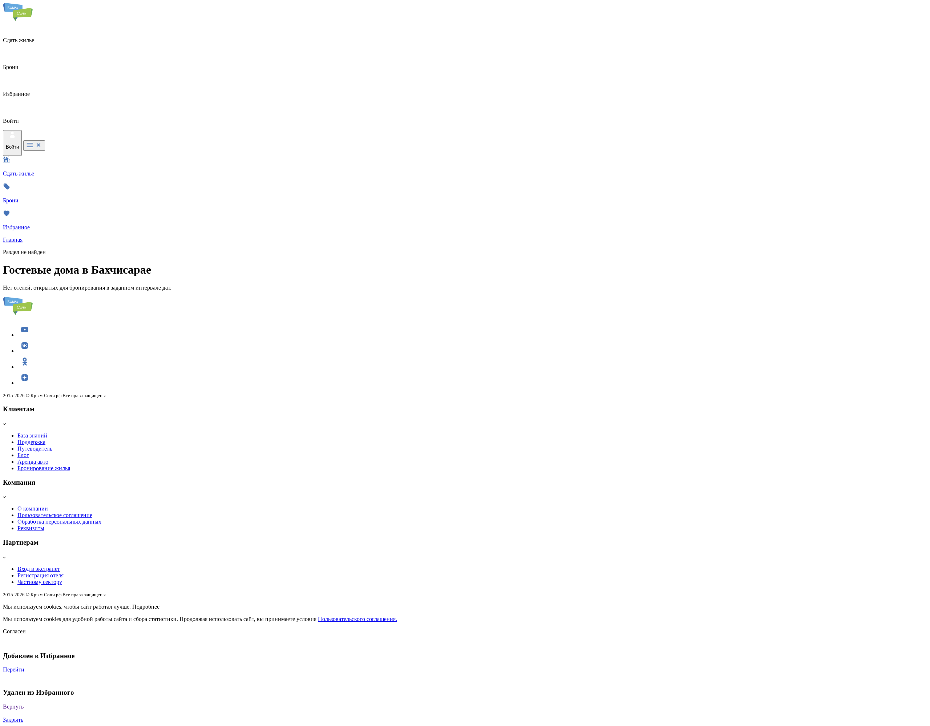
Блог (23, 455)
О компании (32, 508)
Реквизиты (30, 528)
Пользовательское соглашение (54, 515)
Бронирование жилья (43, 468)
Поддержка (31, 442)
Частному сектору (39, 582)
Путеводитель (34, 448)
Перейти (13, 669)
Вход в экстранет (38, 569)
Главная (13, 240)
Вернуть (13, 706)
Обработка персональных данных (59, 522)
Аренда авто (32, 462)
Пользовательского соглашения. (357, 619)
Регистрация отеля (40, 575)
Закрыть (13, 720)
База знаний (32, 435)
